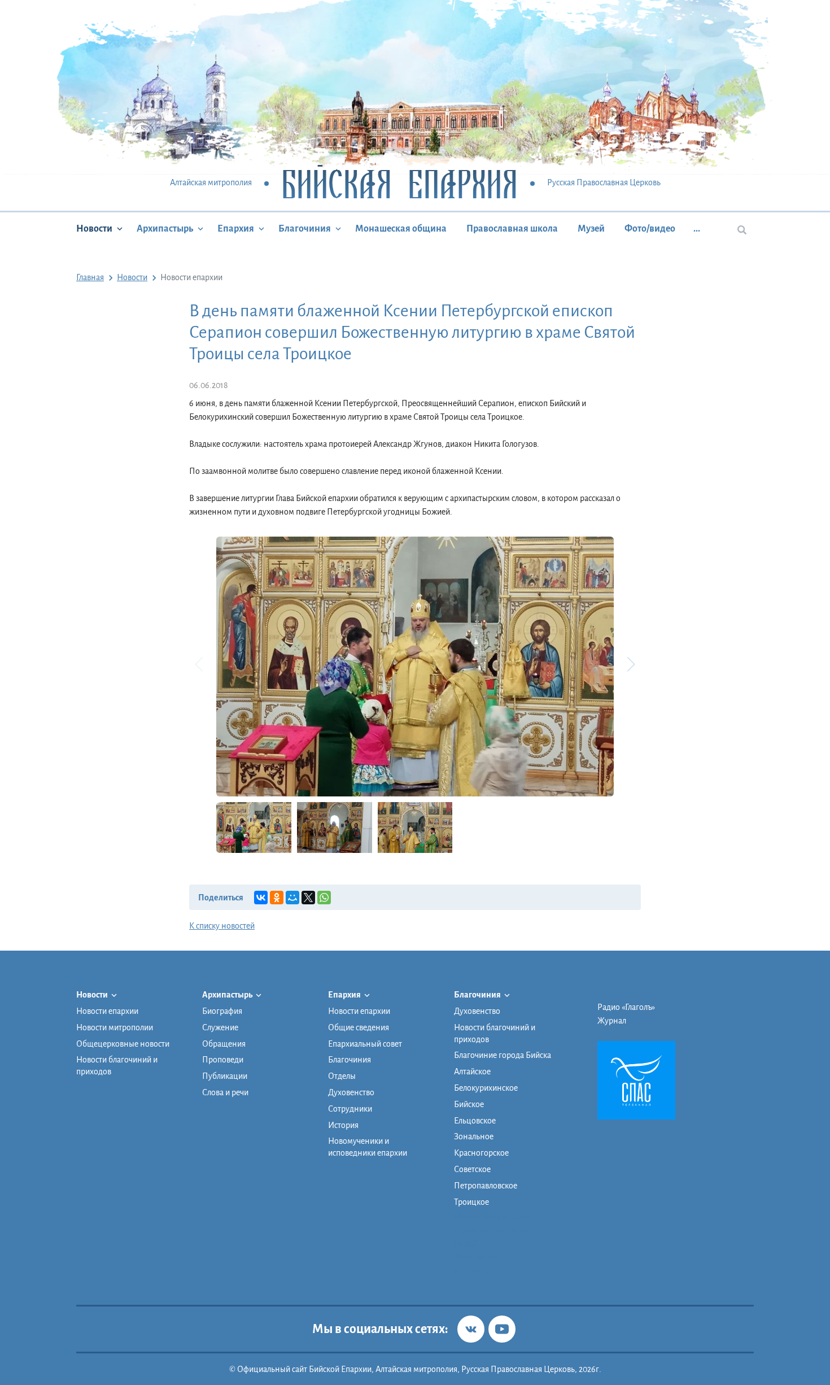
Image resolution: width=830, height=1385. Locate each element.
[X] (308, 897)
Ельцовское (475, 1120)
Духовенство (351, 1092)
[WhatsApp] (324, 897)
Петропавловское (485, 1185)
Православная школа (512, 229)
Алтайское (472, 1071)
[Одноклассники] (276, 897)
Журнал (611, 1020)
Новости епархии (107, 1011)
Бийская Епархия (399, 183)
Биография (222, 1011)
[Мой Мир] (292, 897)
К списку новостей (222, 925)
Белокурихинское (486, 1087)
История (343, 1125)
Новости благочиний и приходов (117, 1065)
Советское (472, 1169)
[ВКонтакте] (261, 897)
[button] (630, 664)
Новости (94, 229)
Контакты (471, 1270)
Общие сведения (358, 1027)
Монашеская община (401, 229)
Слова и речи (225, 1092)
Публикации (224, 1076)
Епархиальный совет (365, 1043)
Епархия (235, 229)
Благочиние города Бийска (502, 1055)
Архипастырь (165, 229)
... (696, 229)
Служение (220, 1027)
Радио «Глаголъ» (626, 1007)
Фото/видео (649, 229)
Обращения (224, 1043)
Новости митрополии (114, 1027)
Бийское (469, 1104)
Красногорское (481, 1152)
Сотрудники (350, 1108)
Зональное (473, 1136)
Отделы (342, 1076)
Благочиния (304, 229)
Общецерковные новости (122, 1043)
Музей (591, 229)
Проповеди (222, 1059)
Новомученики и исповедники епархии (367, 1146)
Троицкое (471, 1202)
